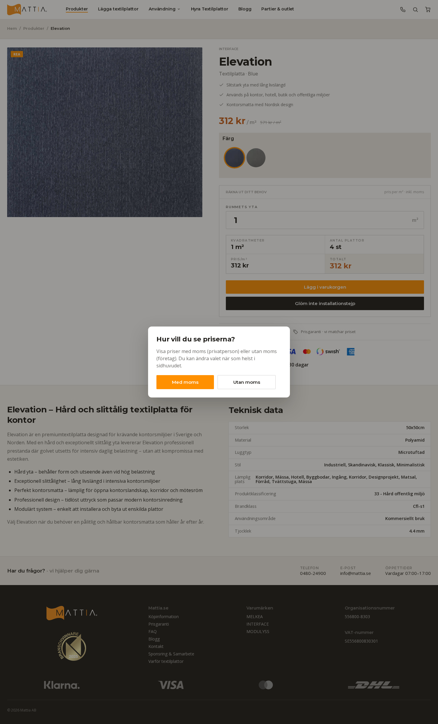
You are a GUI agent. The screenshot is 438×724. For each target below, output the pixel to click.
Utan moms (246, 382)
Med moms (185, 382)
